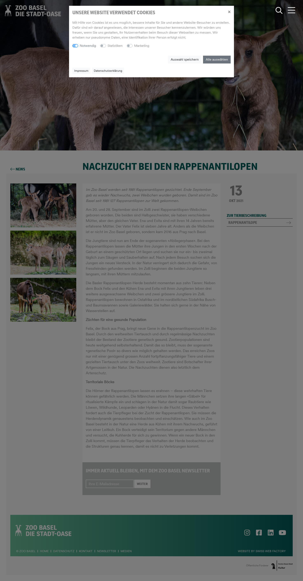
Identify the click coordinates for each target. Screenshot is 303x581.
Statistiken (115, 46)
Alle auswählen (217, 59)
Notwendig (88, 46)
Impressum (81, 70)
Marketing (141, 46)
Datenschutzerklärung (108, 70)
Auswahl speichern (185, 59)
